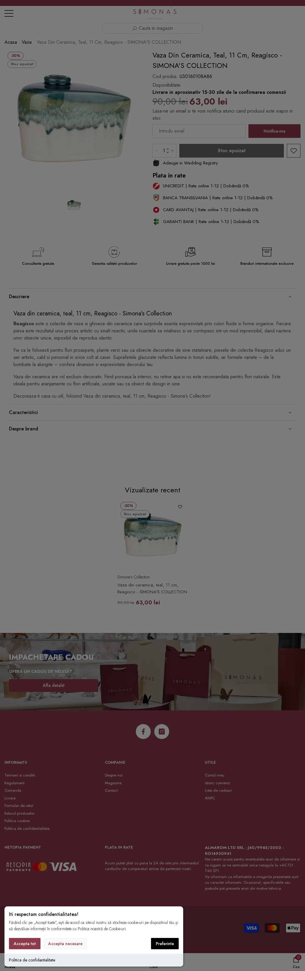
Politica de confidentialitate (32, 960)
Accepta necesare (65, 944)
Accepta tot (25, 944)
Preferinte (165, 944)
